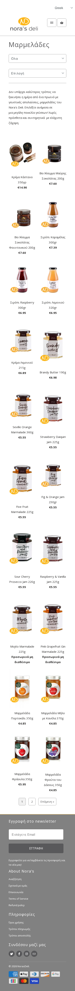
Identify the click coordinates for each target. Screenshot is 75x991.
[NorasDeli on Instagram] (27, 954)
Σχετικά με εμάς (18, 885)
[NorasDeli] (24, 26)
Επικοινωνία (16, 892)
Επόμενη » (47, 801)
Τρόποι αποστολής (20, 935)
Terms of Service (18, 898)
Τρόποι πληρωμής (19, 929)
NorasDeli (23, 966)
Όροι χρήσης (16, 922)
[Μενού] (51, 22)
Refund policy (17, 905)
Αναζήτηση (15, 879)
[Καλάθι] (61, 22)
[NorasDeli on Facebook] (19, 954)
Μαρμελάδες (29, 44)
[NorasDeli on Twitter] (12, 954)
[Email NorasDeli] (34, 954)
